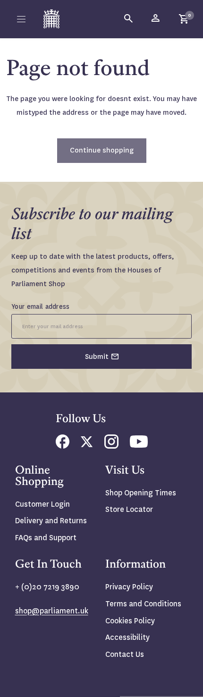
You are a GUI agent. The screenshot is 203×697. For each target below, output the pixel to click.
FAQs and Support (45, 538)
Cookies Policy (130, 621)
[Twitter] (87, 445)
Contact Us (124, 654)
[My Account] (156, 19)
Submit (97, 356)
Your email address (40, 306)
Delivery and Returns (51, 521)
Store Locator (129, 509)
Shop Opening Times (140, 493)
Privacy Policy (129, 587)
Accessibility (127, 637)
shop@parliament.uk (51, 611)
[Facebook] (62, 446)
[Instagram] (111, 446)
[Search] (129, 19)
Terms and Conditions (143, 604)
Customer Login (42, 504)
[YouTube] (139, 445)
